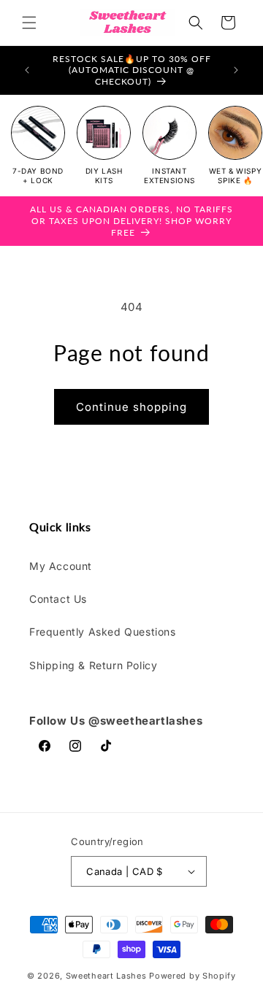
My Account (60, 566)
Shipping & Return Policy (93, 665)
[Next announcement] (236, 70)
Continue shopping (131, 407)
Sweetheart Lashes (106, 976)
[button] (29, 23)
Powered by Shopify (192, 976)
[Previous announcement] (27, 70)
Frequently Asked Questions (102, 631)
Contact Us (58, 599)
